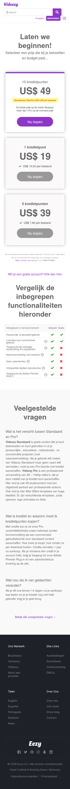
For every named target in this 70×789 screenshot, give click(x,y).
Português (14, 712)
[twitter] (25, 752)
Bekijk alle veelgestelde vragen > (35, 617)
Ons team (52, 706)
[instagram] (38, 752)
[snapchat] (44, 752)
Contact (51, 717)
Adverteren (53, 661)
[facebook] (19, 752)
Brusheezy (15, 655)
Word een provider (14, 674)
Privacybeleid (49, 776)
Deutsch (13, 717)
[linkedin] (50, 752)
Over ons (52, 700)
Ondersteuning (56, 667)
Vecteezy (14, 661)
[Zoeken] (57, 12)
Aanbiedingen (55, 655)
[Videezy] (11, 5)
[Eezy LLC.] (35, 744)
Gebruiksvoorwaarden (24, 776)
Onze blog (53, 712)
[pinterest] (31, 752)
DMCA (50, 672)
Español (13, 706)
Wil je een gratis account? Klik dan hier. (35, 274)
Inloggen (39, 18)
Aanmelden (53, 18)
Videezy (13, 667)
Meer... (12, 723)
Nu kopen (35, 121)
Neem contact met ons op (26, 260)
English (12, 700)
